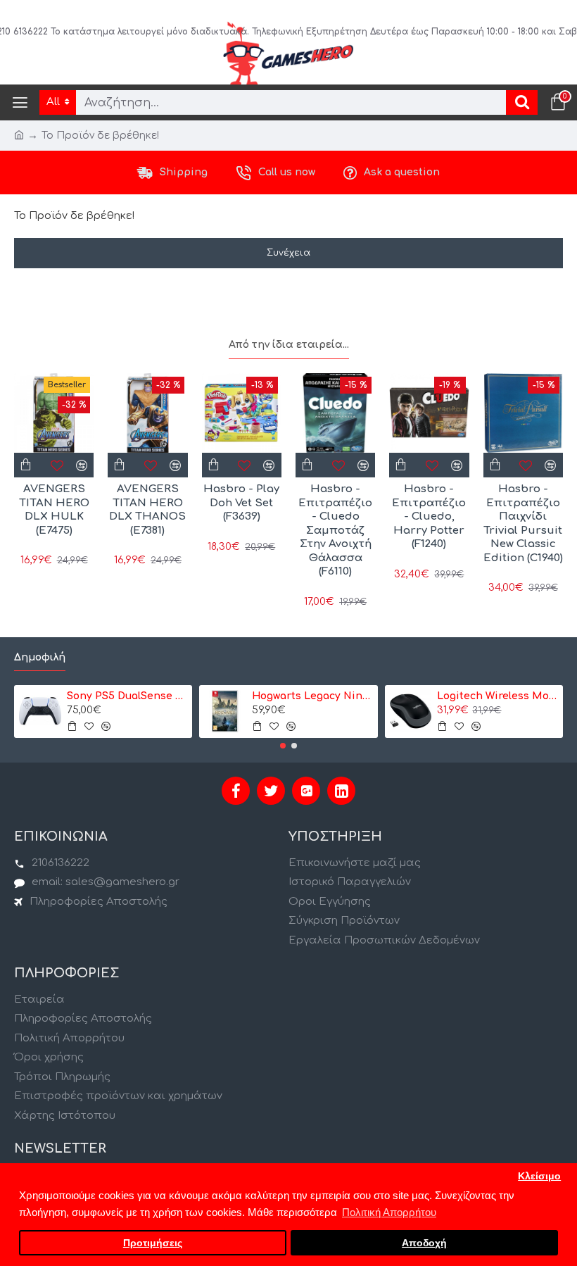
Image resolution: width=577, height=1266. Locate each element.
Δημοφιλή (39, 657)
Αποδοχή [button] (424, 1243)
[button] (283, 745)
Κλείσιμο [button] (539, 1176)
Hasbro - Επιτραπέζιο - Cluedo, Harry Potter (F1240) (429, 516)
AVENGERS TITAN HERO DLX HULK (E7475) (54, 510)
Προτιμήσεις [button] (152, 1243)
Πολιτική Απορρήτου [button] (389, 1212)
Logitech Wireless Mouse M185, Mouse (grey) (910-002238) (497, 696)
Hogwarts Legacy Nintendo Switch (312, 696)
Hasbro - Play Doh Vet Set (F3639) (241, 502)
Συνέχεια (288, 253)
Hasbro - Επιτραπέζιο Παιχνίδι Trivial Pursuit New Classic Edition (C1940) (523, 523)
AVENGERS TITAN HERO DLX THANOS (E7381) (147, 510)
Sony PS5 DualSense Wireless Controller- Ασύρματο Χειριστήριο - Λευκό (127, 696)
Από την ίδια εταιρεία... (289, 344)
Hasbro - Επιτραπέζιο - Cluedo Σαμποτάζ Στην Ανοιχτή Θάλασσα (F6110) (335, 530)
